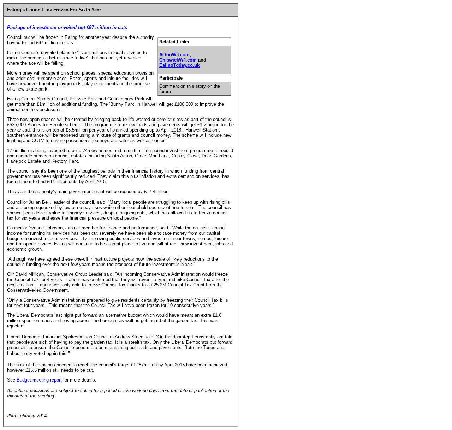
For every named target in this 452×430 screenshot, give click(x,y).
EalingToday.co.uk (179, 65)
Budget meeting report (39, 380)
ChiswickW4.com (178, 60)
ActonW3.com (174, 54)
